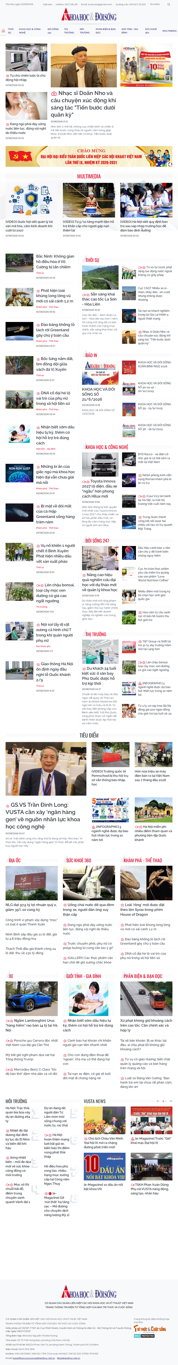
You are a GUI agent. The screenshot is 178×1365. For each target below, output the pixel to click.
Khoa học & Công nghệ (30, 31)
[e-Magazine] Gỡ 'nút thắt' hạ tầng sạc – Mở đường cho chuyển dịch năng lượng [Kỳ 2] (56, 1204)
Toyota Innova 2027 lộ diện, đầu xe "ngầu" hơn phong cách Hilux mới (99, 488)
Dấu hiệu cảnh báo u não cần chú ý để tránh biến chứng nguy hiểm (154, 551)
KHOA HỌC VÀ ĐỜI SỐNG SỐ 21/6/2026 (98, 394)
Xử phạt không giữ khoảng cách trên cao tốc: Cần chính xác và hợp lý (146, 1025)
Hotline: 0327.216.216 (67, 4)
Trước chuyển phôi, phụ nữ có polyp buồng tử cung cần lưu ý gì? (88, 946)
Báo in (91, 355)
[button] (158, 1101)
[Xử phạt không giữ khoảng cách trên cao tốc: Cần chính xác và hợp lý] (146, 998)
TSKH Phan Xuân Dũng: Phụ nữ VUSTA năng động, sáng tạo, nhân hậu (150, 1189)
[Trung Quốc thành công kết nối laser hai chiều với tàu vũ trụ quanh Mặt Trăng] (129, 522)
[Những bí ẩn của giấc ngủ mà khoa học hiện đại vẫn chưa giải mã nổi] (19, 473)
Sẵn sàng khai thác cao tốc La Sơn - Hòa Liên (99, 299)
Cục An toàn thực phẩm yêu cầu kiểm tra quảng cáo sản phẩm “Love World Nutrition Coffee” (153, 574)
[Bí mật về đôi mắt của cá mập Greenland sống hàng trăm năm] (19, 512)
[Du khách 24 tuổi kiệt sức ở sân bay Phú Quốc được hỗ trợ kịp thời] (100, 652)
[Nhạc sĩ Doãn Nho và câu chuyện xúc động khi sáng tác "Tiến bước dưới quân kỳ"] (84, 65)
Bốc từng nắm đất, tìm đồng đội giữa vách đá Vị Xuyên (54, 364)
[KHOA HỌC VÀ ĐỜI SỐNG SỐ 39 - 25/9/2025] (129, 409)
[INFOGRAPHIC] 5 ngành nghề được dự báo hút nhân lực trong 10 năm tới (155, 689)
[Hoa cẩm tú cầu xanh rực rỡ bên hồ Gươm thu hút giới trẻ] (129, 617)
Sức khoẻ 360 (151, 31)
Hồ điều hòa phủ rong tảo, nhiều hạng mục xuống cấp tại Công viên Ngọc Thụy (56, 1175)
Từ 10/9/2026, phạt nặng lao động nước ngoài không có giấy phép (155, 271)
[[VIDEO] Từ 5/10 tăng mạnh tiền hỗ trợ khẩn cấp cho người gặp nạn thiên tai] (89, 200)
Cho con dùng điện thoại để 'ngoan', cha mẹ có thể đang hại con (86, 1059)
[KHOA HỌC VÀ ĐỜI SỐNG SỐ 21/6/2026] (100, 373)
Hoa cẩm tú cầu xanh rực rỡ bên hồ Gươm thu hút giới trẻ (154, 616)
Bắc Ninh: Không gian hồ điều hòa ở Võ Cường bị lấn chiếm (55, 261)
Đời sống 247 (53, 31)
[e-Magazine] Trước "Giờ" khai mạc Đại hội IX (151, 1141)
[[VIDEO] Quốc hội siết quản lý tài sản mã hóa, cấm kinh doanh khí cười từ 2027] (32, 200)
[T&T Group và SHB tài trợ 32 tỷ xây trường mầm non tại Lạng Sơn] (129, 646)
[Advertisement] (90, 1245)
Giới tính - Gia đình (130, 31)
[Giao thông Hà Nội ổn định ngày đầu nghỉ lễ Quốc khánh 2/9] (19, 670)
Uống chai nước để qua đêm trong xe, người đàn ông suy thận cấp (88, 910)
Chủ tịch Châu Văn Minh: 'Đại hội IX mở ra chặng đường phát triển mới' (104, 1143)
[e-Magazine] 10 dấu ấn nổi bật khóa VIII (103, 1187)
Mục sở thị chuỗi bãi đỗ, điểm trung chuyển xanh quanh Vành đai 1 (18, 1193)
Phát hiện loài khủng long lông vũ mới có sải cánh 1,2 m (54, 295)
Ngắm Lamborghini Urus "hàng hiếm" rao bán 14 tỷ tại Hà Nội (31, 1025)
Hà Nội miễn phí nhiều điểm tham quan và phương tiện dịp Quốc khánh (153, 833)
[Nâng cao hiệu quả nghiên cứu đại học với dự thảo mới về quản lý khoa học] (100, 558)
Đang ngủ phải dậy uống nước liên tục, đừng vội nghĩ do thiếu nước (26, 128)
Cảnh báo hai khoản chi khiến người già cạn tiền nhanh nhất (87, 1043)
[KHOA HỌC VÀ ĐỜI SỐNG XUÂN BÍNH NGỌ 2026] (129, 367)
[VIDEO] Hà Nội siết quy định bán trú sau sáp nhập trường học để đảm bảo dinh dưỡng (144, 226)
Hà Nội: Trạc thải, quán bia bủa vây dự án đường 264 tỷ (18, 1114)
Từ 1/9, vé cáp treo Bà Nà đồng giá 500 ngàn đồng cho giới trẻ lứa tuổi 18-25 (155, 709)
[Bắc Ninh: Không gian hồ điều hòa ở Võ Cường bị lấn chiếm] (19, 263)
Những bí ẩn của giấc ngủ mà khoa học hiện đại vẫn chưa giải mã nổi (55, 474)
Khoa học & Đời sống (89, 14)
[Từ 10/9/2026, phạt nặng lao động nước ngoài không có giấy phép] (129, 272)
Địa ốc (15, 860)
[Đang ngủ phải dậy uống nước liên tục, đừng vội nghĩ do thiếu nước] (26, 106)
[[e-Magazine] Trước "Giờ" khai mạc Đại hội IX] (151, 1120)
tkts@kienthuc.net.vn (68, 1358)
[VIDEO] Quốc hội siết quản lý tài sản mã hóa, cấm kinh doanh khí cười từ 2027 (29, 226)
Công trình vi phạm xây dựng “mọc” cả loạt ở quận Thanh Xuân (32, 922)
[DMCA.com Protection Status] (144, 1335)
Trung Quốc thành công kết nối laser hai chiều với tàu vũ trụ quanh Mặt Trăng (155, 522)
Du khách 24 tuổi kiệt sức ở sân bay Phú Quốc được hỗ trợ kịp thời (99, 676)
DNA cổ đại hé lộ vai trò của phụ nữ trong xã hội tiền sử (53, 398)
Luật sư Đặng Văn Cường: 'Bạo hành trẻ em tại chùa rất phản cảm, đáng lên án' (146, 1082)
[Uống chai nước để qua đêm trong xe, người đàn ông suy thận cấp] (89, 883)
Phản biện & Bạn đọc (106, 31)
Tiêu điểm (89, 735)
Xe (11, 976)
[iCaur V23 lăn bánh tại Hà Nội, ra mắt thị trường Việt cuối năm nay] (129, 501)
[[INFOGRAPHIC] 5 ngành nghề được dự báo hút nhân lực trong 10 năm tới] (129, 688)
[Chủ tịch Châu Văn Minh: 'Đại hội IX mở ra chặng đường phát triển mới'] (105, 1120)
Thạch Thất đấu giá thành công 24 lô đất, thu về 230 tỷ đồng (31, 951)
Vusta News (95, 1101)
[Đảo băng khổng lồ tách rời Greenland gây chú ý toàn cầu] (19, 331)
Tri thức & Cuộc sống (150, 1329)
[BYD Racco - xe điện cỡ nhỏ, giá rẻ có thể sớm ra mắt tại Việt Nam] (129, 459)
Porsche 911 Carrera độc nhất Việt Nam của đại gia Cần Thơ (32, 1043)
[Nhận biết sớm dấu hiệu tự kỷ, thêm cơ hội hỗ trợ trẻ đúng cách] (19, 433)
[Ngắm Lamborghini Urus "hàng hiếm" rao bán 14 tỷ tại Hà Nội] (32, 998)
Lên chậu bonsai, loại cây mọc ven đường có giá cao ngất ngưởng (55, 593)
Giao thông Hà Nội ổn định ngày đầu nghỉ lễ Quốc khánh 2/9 (54, 672)
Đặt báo (47, 4)
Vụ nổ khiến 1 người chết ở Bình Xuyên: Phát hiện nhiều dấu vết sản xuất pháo (55, 553)
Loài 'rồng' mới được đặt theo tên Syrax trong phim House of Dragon (142, 910)
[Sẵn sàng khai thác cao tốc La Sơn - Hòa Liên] (100, 277)
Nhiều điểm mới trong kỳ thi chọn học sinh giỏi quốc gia (154, 595)
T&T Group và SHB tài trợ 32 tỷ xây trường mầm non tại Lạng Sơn (154, 645)
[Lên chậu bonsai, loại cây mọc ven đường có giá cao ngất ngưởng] (19, 591)
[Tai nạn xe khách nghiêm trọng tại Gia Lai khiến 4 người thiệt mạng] (129, 316)
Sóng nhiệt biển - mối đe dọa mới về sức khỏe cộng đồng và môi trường (18, 1166)
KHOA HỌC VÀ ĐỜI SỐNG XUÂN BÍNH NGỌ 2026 (154, 364)
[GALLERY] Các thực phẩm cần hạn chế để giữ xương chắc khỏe (88, 960)
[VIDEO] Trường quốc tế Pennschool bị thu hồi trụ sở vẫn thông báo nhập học (110, 778)
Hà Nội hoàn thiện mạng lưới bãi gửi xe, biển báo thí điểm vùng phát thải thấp (57, 1145)
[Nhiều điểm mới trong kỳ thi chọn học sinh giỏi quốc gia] (129, 596)
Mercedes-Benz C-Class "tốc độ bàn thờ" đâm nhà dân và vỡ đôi (31, 1072)
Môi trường (85, 31)
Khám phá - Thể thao (47, 307)
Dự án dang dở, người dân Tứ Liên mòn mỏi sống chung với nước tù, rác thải (56, 1116)
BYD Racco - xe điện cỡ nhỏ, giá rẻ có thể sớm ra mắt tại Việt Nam (154, 458)
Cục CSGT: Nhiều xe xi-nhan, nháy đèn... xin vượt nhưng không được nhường (154, 293)
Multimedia (170, 31)
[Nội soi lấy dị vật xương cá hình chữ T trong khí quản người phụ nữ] (19, 631)
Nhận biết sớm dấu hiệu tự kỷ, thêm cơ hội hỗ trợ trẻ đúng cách (55, 435)
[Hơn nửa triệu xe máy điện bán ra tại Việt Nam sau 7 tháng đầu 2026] (154, 754)
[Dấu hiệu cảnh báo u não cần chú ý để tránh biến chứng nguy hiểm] (129, 553)
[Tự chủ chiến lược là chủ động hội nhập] (26, 57)
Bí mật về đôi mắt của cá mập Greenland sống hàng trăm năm (55, 514)
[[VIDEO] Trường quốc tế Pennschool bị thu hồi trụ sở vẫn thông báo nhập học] (111, 754)
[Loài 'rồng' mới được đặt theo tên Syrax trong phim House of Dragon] (146, 883)
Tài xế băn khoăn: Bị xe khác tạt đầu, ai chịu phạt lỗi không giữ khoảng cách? (143, 1045)
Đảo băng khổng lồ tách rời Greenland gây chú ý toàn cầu (55, 330)
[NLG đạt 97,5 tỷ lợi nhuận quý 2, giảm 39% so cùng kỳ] (32, 883)
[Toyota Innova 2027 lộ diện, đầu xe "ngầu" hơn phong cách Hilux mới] (100, 464)
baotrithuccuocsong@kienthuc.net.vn (34, 1358)
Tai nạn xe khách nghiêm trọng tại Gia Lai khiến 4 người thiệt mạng (154, 314)
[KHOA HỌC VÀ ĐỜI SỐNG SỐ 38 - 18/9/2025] (129, 430)
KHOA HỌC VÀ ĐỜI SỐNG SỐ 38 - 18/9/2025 (154, 427)
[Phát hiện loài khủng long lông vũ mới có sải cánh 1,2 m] (19, 297)
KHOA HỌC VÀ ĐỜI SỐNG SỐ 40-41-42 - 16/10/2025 (154, 387)
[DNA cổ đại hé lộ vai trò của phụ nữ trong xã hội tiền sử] (19, 399)
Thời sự (11, 31)
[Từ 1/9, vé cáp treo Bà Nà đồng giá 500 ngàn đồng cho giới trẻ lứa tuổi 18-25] (129, 711)
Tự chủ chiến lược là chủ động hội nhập (26, 78)
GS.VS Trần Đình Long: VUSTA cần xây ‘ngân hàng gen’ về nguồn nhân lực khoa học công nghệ (43, 816)
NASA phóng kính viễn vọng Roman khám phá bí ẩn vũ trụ (154, 479)
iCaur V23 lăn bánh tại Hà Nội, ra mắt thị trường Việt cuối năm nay (154, 500)
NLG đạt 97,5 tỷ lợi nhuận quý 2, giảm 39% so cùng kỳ (31, 907)
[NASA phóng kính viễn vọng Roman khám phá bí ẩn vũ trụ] (129, 480)
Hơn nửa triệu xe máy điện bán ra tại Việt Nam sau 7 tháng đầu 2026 (152, 776)
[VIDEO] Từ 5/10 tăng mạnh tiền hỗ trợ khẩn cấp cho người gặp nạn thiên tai (88, 226)
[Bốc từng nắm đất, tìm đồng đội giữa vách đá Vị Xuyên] (19, 365)
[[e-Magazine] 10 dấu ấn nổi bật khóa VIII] (105, 1166)
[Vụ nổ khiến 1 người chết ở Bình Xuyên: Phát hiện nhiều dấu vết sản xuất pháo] (19, 552)
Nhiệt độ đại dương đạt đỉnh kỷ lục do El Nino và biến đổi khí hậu (18, 1139)
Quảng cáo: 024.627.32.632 (131, 4)
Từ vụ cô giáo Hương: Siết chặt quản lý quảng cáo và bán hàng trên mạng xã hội (145, 1063)
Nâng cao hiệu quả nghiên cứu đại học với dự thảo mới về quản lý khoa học (99, 582)
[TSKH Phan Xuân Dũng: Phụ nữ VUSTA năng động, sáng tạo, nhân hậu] (151, 1166)
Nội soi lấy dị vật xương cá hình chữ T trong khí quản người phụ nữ (54, 632)
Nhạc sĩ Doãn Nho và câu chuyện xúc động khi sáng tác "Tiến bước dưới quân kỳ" (83, 104)
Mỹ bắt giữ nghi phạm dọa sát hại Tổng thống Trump (30, 1057)
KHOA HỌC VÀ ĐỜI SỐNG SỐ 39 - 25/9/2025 (154, 406)
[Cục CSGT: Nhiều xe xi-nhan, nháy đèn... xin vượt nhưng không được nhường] (129, 293)
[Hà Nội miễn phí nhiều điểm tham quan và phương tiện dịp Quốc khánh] (154, 809)
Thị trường (69, 31)
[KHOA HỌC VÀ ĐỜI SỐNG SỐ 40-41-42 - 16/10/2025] (129, 388)
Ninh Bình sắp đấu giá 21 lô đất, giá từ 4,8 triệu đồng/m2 (31, 936)
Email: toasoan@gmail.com (96, 4)
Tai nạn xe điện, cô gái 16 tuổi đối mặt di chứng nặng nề (87, 1076)
